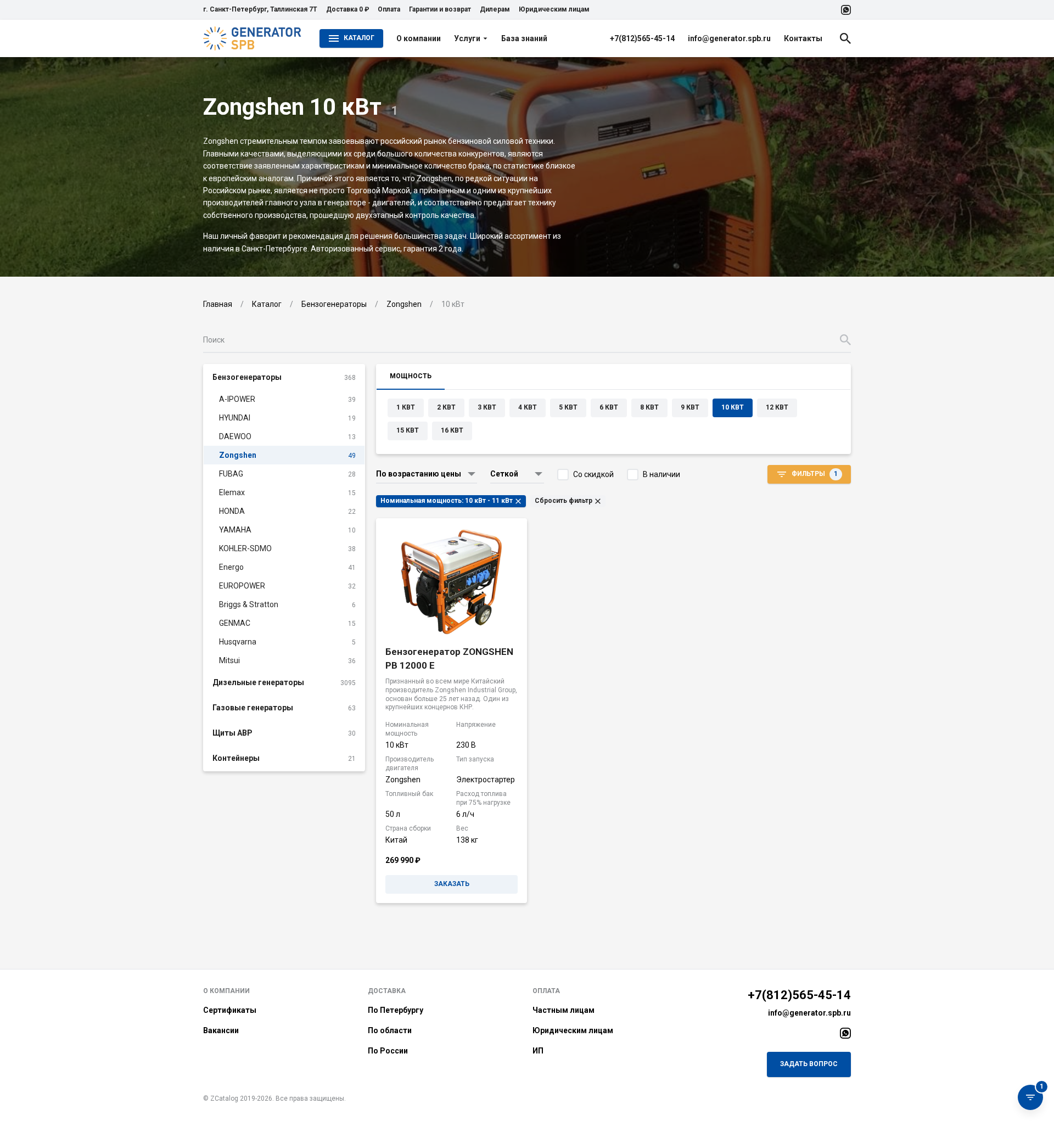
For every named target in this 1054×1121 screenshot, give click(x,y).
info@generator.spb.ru (729, 38)
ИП (537, 1050)
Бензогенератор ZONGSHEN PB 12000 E (449, 658)
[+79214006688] (846, 10)
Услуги (467, 38)
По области (390, 1030)
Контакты (803, 38)
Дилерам (495, 9)
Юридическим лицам (554, 9)
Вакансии (221, 1030)
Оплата (389, 9)
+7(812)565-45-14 (642, 38)
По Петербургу (395, 1010)
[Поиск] (845, 38)
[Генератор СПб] (252, 38)
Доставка (387, 991)
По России (388, 1050)
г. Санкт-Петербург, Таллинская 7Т (260, 9)
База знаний (524, 38)
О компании (418, 38)
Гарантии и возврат (440, 9)
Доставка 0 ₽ (347, 9)
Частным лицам (563, 1010)
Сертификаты (229, 1010)
